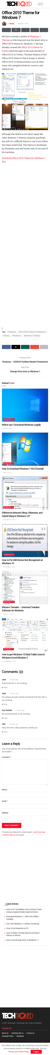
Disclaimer (20, 1036)
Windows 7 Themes (32, 336)
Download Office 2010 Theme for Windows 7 (23, 158)
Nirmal (11, 24)
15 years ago (13, 680)
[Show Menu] (3, 4)
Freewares (12, 332)
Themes (6, 40)
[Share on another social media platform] (44, 30)
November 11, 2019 (9, 567)
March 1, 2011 (23, 24)
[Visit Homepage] (19, 3)
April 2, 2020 (7, 472)
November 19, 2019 (9, 519)
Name (5, 789)
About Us (5, 1033)
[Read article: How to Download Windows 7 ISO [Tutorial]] (25, 449)
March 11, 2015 (8, 614)
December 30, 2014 (9, 661)
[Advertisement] (25, 191)
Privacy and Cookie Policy (18, 1052)
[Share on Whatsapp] (25, 30)
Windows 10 (9, 419)
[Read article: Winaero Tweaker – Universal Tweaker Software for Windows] (25, 587)
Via (4, 161)
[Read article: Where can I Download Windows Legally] (25, 405)
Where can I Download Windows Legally (21, 425)
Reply (5, 687)
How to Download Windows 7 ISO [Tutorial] (22, 468)
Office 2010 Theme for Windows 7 (32, 332)
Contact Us (30, 1033)
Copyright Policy (7, 1036)
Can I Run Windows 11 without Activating (22, 924)
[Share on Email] (34, 30)
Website (5, 813)
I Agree (36, 1052)
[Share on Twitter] (16, 30)
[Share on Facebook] (6, 30)
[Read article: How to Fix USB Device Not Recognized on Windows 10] (25, 540)
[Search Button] (47, 4)
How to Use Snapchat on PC (17, 928)
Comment (6, 757)
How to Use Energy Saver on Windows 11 (22, 940)
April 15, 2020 (7, 428)
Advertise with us (17, 1033)
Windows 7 (35, 36)
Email (5, 801)
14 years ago (13, 724)
